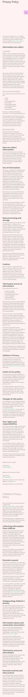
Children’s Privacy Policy (14, 366)
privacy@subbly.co (7, 467)
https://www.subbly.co (18, 41)
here (14, 481)
